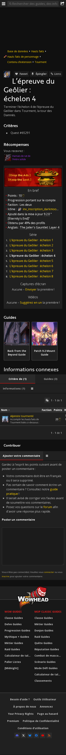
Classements (43, 680)
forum (47, 507)
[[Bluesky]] (30, 735)
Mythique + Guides (17, 636)
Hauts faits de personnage (23, 56)
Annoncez (46, 706)
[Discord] (17, 735)
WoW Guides (13, 611)
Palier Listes (13, 662)
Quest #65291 (20, 133)
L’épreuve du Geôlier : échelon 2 (31, 245)
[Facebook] (36, 735)
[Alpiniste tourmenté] (5, 419)
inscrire (5, 576)
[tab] (17, 379)
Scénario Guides (45, 662)
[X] (23, 735)
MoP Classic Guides (47, 611)
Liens (57, 74)
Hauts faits (37, 51)
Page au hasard (47, 713)
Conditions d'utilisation (33, 728)
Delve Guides (13, 624)
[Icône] (6, 74)
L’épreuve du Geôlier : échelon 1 (31, 240)
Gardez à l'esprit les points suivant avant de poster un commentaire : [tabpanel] (33, 520)
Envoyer (30, 289)
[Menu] (3, 3)
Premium (13, 721)
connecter (49, 572)
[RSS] (49, 735)
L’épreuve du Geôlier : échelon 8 (31, 276)
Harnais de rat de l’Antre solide (21, 157)
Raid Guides (12, 649)
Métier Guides (14, 643)
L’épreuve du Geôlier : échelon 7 (31, 271)
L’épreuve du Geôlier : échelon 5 (31, 261)
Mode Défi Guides (46, 668)
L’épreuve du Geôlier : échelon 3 (31, 250)
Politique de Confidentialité (41, 721)
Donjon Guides (43, 630)
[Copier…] (47, 400)
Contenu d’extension (19, 62)
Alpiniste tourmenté (22, 416)
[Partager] (62, 3)
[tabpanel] (33, 416)
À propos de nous (24, 706)
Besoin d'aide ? (20, 699)
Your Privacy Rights (21, 713)
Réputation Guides (46, 649)
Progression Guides (17, 630)
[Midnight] (11, 668)
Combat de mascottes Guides (48, 655)
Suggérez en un (31, 302)
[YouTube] (42, 735)
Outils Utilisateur (44, 699)
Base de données (17, 51)
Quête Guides (43, 643)
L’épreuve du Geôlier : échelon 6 (31, 266)
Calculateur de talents (19, 655)
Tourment (41, 62)
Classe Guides (14, 618)
